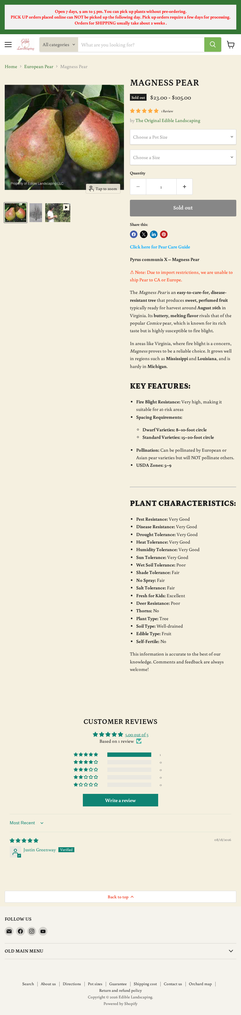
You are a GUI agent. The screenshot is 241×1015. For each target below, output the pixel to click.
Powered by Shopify (120, 1003)
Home (11, 66)
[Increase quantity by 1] (185, 186)
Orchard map (200, 983)
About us (48, 983)
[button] (86, 754)
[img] (24, 840)
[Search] (212, 44)
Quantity (137, 173)
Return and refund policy (120, 990)
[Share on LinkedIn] (154, 234)
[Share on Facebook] (133, 234)
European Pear (38, 66)
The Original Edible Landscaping (168, 120)
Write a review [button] (120, 800)
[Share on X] (143, 234)
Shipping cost (145, 983)
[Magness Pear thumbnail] (15, 213)
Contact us (173, 983)
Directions (72, 983)
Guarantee (118, 983)
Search (28, 983)
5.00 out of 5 (136, 734)
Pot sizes (95, 983)
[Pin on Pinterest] (164, 234)
